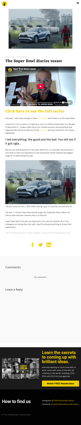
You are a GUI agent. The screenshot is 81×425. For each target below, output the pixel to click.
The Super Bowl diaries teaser (33, 61)
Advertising (13, 233)
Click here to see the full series (34, 111)
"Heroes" (43, 130)
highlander (37, 233)
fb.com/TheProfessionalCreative (65, 404)
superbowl (61, 233)
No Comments (22, 57)
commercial (22, 233)
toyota (68, 233)
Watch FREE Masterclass (60, 383)
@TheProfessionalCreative (58, 400)
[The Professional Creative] (4, 4)
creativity (29, 233)
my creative (42, 118)
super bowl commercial (49, 233)
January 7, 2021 (10, 57)
